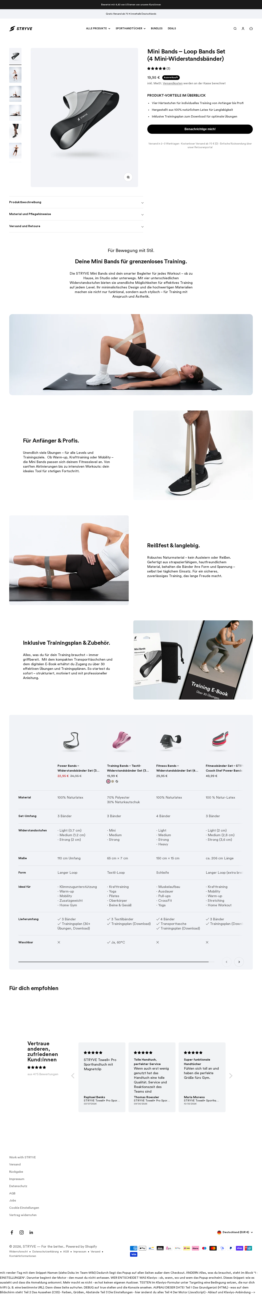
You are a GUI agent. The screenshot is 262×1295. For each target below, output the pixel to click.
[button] (131, 687)
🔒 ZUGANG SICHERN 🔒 (131, 670)
